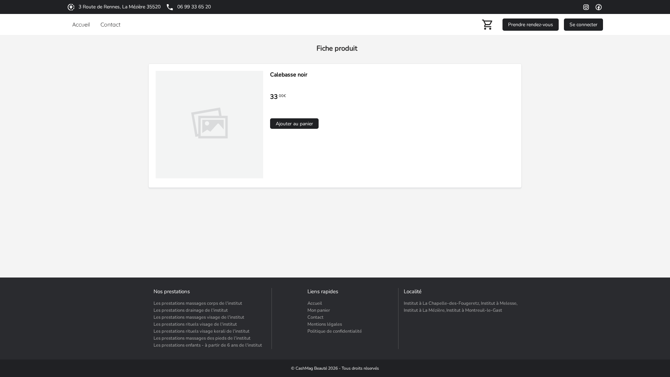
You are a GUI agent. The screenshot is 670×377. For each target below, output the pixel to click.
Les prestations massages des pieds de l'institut (202, 338)
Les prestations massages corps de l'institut (198, 303)
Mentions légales (324, 324)
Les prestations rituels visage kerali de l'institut (202, 331)
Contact (315, 317)
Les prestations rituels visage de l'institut (195, 324)
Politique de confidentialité (334, 331)
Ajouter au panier (294, 123)
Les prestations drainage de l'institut (191, 310)
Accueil (314, 303)
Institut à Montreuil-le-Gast (474, 310)
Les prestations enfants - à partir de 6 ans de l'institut (208, 345)
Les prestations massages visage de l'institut (199, 317)
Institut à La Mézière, (425, 310)
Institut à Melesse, (499, 303)
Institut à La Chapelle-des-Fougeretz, (442, 303)
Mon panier (318, 310)
